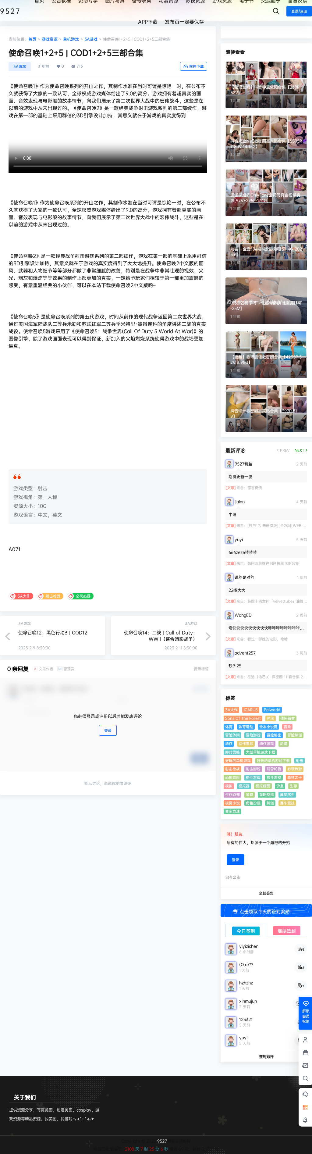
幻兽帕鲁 (274, 768)
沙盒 (280, 785)
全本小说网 (268, 726)
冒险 (287, 726)
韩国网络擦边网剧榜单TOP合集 (273, 563)
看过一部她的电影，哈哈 (267, 638)
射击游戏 (253, 768)
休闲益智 (287, 718)
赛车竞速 (232, 811)
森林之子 (294, 777)
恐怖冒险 (232, 777)
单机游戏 (71, 39)
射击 (299, 760)
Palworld (272, 709)
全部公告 (266, 893)
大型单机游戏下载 (260, 752)
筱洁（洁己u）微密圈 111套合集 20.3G (279, 676)
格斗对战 (253, 777)
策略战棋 (266, 794)
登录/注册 (299, 11)
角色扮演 (253, 803)
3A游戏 (91, 39)
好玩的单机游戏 (238, 760)
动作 (228, 743)
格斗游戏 (274, 777)
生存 (293, 785)
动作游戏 (266, 743)
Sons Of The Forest (243, 718)
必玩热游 (294, 768)
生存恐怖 (232, 794)
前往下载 (196, 66)
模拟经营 (263, 785)
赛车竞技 (287, 803)
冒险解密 (274, 735)
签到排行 (266, 1056)
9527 (161, 1141)
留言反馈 (254, 487)
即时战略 (232, 752)
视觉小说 (232, 803)
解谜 (270, 803)
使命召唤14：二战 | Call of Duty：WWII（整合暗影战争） (160, 635)
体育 (228, 726)
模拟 (228, 785)
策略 (249, 794)
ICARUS (251, 709)
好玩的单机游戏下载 (273, 760)
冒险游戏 (253, 735)
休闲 (270, 718)
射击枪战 (232, 768)
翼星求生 (287, 794)
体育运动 (246, 726)
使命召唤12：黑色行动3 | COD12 (52, 632)
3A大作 (231, 709)
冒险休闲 (232, 735)
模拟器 (244, 785)
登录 (108, 730)
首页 (32, 39)
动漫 (283, 743)
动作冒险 (246, 743)
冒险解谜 (294, 735)
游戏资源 (50, 39)
